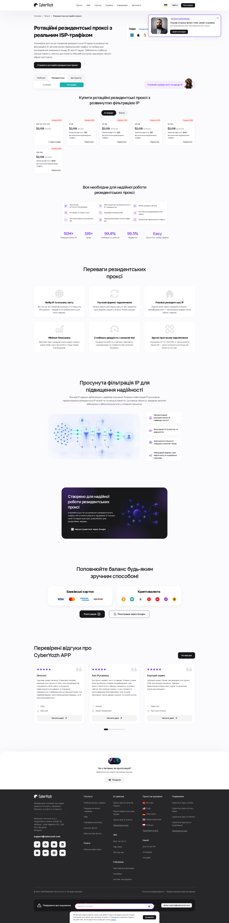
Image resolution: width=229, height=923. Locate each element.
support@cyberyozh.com (47, 836)
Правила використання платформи (181, 892)
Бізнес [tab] (122, 113)
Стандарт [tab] (109, 113)
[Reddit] (54, 853)
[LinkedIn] (62, 844)
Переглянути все (150, 830)
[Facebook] (45, 844)
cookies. (113, 920)
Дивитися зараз (179, 32)
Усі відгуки (186, 655)
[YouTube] (54, 844)
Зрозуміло (149, 917)
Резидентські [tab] (58, 78)
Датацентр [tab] (76, 78)
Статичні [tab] (47, 85)
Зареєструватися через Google (90, 529)
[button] (79, 5)
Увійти (175, 5)
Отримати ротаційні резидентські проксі (57, 65)
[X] (37, 853)
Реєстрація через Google (131, 614)
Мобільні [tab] (41, 78)
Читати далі (58, 718)
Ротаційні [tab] (71, 85)
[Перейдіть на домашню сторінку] (43, 5)
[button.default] (149, 906)
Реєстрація (188, 5)
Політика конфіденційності (153, 892)
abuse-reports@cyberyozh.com (177, 905)
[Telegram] (37, 844)
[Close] (217, 18)
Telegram (116, 780)
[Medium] (45, 853)
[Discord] (62, 853)
